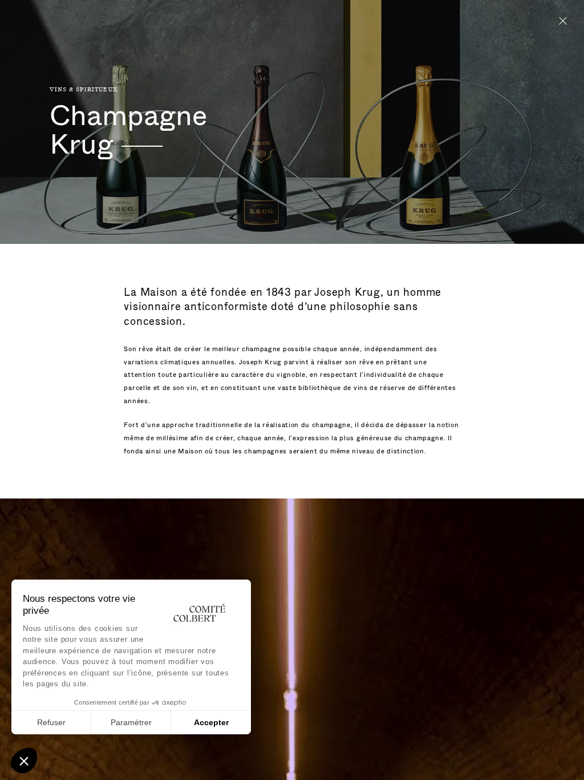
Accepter (211, 722)
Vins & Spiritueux (84, 89)
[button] (24, 760)
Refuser (51, 722)
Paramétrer (131, 722)
